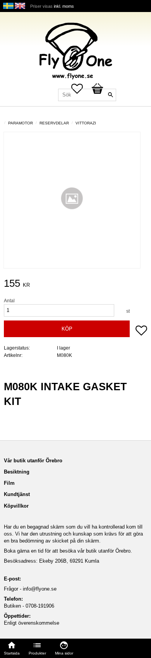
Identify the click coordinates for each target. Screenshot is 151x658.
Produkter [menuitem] (37, 653)
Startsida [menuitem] (12, 653)
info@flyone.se (40, 589)
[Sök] (110, 95)
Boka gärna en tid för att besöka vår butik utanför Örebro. (68, 551)
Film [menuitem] (9, 483)
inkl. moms (64, 6)
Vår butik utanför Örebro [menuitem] (33, 460)
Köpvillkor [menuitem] (16, 506)
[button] (141, 331)
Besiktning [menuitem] (16, 472)
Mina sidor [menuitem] (64, 653)
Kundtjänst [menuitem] (17, 494)
